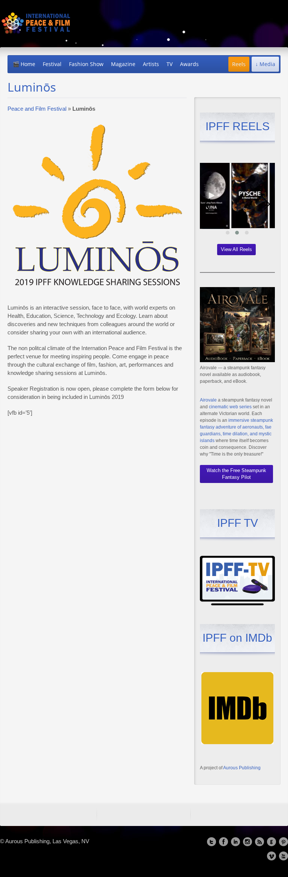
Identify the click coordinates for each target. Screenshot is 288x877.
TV (169, 64)
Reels (239, 64)
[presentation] (207, 204)
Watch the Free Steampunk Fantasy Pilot (236, 474)
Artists (151, 64)
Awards (189, 64)
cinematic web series (230, 406)
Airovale (208, 400)
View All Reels (236, 249)
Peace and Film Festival (37, 108)
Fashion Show (86, 64)
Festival (52, 64)
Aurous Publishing (242, 767)
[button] (227, 232)
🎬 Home (24, 64)
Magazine (123, 64)
